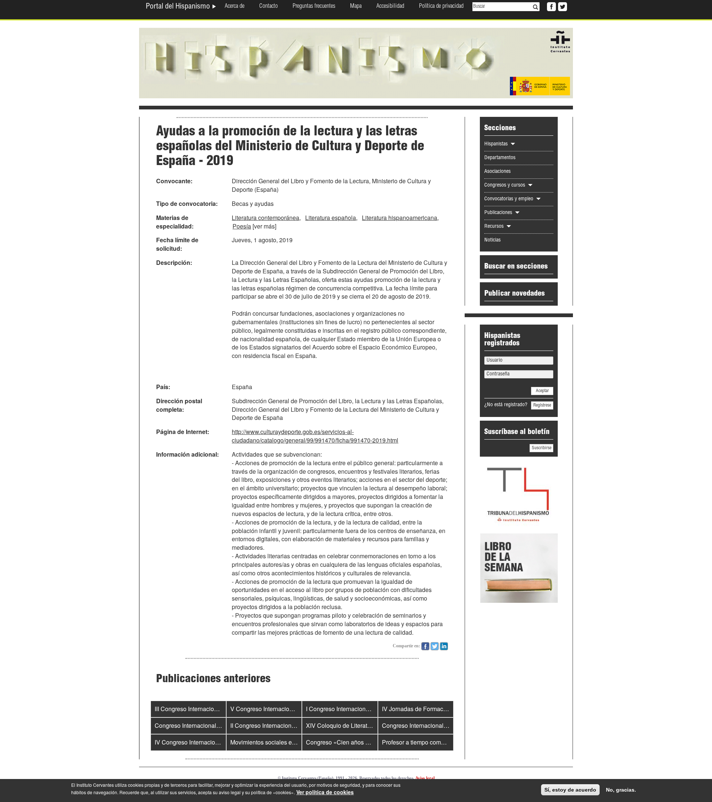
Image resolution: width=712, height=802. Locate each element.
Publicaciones (499, 213)
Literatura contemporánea (265, 217)
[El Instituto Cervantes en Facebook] (550, 6)
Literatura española (330, 217)
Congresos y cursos (505, 185)
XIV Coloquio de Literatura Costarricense (360, 725)
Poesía (242, 226)
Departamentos (499, 158)
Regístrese (542, 405)
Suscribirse (541, 448)
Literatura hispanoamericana (399, 217)
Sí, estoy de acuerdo (570, 790)
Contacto (268, 7)
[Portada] (356, 62)
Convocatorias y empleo (509, 199)
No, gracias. (621, 790)
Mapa (356, 7)
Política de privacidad (441, 7)
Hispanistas (496, 144)
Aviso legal (425, 778)
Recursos (494, 226)
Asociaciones (497, 171)
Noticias (492, 240)
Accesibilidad (390, 7)
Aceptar (542, 391)
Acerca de (234, 7)
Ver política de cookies (325, 792)
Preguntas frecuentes (314, 7)
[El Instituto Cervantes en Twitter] (562, 6)
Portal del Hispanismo (179, 7)
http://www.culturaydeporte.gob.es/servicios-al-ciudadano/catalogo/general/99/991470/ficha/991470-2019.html (315, 435)
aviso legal (230, 792)
